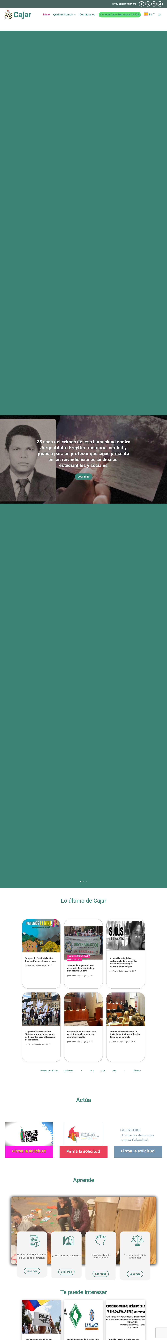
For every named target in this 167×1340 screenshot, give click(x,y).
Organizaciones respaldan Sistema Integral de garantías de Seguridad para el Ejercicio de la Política (40, 1035)
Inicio (46, 15)
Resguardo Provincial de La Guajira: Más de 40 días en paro (40, 959)
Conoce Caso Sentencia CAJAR (119, 14)
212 (91, 1070)
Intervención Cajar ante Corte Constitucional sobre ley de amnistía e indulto (81, 1034)
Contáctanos (87, 15)
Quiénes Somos (63, 15)
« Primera (68, 1070)
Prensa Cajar (33, 966)
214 (114, 1070)
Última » (137, 1070)
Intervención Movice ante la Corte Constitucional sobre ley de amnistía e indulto (124, 1034)
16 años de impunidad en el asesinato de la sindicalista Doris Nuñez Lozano (80, 968)
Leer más (83, 476)
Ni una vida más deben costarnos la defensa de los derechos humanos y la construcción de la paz (123, 962)
